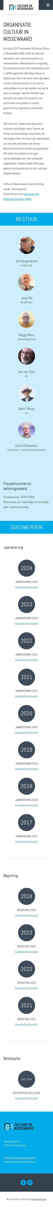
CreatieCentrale (38, 1199)
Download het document (26, 587)
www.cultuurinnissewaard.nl (19, 1161)
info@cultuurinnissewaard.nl (20, 1157)
